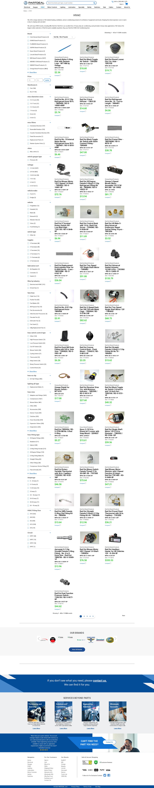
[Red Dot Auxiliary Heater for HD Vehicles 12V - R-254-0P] (114, 538)
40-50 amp (34, 502)
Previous (38, 638)
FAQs (46, 766)
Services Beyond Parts (77, 698)
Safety (89, 7)
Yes (33, 88)
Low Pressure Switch (37, 343)
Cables (111, 7)
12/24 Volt (34, 175)
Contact (118, 7)
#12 (33, 524)
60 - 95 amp (34, 505)
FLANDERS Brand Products (39, 44)
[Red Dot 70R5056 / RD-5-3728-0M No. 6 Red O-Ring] (64, 418)
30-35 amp (34, 498)
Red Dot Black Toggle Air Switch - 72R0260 (89, 60)
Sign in (121, 4)
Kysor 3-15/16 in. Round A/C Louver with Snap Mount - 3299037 (89, 431)
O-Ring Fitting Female (38, 448)
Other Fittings (35, 463)
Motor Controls (52, 7)
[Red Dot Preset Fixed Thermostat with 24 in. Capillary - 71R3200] (114, 500)
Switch (33, 276)
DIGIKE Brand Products (37, 40)
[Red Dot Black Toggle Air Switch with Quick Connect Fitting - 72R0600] (89, 128)
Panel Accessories (36, 136)
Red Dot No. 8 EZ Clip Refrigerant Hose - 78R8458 (63, 309)
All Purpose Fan (36, 307)
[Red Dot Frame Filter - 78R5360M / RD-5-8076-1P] (114, 128)
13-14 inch (34, 107)
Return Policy (48, 770)
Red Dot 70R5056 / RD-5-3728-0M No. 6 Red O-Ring (64, 431)
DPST (32, 546)
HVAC (43, 7)
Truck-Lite (64, 774)
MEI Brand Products (38, 58)
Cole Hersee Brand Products (39, 37)
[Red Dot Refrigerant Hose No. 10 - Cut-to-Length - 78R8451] (114, 88)
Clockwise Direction (37, 126)
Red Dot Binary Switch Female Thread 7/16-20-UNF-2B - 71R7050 (89, 471)
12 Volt (34, 168)
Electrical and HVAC (37, 284)
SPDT (33, 536)
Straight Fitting (35, 459)
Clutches (34, 416)
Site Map (97, 786)
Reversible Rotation (37, 129)
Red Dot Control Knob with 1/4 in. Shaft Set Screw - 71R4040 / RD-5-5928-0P (89, 226)
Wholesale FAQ (48, 774)
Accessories (35, 409)
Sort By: (56, 37)
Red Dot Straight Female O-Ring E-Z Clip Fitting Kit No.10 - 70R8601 (114, 350)
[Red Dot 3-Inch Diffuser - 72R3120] (89, 88)
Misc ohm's (34, 151)
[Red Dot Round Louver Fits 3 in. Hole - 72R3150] (114, 48)
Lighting (62, 7)
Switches (97, 7)
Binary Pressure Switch (38, 364)
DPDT (33, 539)
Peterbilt (34, 209)
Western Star (35, 220)
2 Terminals (35, 254)
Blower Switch (35, 350)
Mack (32, 213)
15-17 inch (34, 103)
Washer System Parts (37, 143)
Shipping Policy (48, 768)
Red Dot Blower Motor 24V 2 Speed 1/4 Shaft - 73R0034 (89, 551)
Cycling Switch (35, 353)
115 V (32, 179)
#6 (32, 521)
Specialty (81, 7)
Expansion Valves (37, 423)
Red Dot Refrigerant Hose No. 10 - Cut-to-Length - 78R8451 (114, 101)
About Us (127, 7)
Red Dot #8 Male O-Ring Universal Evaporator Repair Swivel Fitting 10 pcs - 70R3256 (114, 227)
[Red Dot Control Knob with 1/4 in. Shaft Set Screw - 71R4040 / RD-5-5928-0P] (89, 212)
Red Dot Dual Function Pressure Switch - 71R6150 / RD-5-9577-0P (64, 596)
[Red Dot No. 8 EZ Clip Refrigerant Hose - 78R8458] (64, 296)
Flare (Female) (35, 470)
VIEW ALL (64, 776)
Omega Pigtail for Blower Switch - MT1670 (62, 389)
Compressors (36, 399)
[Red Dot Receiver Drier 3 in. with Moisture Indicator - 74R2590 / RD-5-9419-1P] (89, 376)
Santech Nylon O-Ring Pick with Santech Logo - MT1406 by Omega (64, 62)
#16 (32, 528)
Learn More (36, 728)
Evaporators (35, 427)
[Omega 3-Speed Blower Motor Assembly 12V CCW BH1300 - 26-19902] (114, 170)
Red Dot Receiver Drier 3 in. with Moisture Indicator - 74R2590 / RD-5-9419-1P (89, 390)
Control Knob (35, 368)
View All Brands (77, 649)
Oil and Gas (34, 288)
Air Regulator (35, 269)
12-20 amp (34, 488)
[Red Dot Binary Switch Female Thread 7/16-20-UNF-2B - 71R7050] (89, 458)
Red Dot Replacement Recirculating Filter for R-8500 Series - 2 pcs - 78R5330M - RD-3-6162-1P (64, 269)
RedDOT (63, 760)
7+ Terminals (35, 257)
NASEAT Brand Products (38, 65)
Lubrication (71, 7)
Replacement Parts (36, 140)
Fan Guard (34, 324)
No (33, 92)
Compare (57, 75)
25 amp (33, 491)
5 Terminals (35, 243)
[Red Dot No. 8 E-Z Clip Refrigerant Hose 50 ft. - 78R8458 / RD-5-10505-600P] (64, 88)
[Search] (94, 3)
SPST (33, 543)
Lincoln (63, 768)
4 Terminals (35, 247)
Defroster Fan (35, 321)
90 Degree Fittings (37, 438)
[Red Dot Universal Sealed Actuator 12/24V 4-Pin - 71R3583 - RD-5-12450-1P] (114, 254)
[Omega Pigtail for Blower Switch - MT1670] (64, 376)
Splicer (33, 445)
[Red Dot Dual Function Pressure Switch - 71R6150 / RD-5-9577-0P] (64, 582)
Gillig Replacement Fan (37, 328)
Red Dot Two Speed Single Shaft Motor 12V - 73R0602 (115, 309)
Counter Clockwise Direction (39, 133)
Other (32, 235)
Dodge (33, 197)
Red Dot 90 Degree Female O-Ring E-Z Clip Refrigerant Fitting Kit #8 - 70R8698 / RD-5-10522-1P (89, 185)
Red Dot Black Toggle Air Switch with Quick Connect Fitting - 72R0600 (89, 142)
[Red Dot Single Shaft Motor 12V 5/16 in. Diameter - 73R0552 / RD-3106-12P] (114, 418)
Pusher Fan (34, 299)
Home (29, 760)
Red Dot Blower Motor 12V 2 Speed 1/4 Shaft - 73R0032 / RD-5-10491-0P (64, 184)
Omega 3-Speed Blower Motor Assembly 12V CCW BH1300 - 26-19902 (113, 184)
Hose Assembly (36, 420)
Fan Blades (34, 303)
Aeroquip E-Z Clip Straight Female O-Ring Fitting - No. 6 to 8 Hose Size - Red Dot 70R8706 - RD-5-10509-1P (64, 554)
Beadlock (34, 441)
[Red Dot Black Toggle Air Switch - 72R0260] (89, 48)
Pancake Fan (35, 317)
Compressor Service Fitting (39, 466)
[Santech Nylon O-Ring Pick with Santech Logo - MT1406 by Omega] (64, 48)
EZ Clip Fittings (36, 379)
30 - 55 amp (35, 495)
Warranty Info (48, 772)
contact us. (100, 680)
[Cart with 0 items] (126, 4)
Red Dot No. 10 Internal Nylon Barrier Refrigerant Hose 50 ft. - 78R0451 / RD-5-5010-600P (64, 143)
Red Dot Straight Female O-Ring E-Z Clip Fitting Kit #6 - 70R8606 (89, 513)
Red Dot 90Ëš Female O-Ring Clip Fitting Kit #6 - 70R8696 (64, 513)
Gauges (35, 7)
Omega (63, 764)
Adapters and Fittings (38, 395)
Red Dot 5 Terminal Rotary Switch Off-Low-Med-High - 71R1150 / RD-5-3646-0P (64, 227)
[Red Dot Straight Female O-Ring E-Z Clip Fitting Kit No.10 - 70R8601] (114, 336)
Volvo (32, 223)
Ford (32, 194)
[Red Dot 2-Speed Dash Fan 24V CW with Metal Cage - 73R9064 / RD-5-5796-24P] (89, 296)
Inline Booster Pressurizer (38, 314)
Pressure (33, 160)
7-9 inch (33, 110)
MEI (62, 762)
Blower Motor (35, 402)
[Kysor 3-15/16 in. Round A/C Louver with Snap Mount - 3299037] (89, 418)
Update (47, 80)
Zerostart (64, 770)
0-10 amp (34, 484)
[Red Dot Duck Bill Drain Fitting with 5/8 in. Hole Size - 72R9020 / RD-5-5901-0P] (64, 336)
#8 (32, 517)
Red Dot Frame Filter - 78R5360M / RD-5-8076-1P (114, 141)
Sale (104, 7)
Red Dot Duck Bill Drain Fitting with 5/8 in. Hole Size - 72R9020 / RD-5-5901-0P (64, 350)
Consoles (34, 273)
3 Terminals (35, 250)
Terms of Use (87, 786)
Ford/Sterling (35, 227)
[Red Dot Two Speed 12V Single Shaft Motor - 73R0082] (89, 254)
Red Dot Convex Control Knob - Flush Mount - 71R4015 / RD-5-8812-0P (89, 350)
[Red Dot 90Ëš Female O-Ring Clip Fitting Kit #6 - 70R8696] (64, 500)
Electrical (27, 7)
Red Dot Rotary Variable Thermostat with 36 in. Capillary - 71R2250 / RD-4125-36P (63, 473)
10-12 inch (34, 100)
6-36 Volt (34, 186)
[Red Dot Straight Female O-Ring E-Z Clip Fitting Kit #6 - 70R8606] (89, 500)
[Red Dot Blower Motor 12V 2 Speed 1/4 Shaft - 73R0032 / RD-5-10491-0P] (64, 170)
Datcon (63, 772)
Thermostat (35, 357)
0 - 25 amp (34, 481)
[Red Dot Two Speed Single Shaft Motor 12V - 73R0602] (114, 296)
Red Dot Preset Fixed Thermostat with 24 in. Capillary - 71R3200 (114, 513)
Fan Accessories (36, 310)
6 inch (33, 117)
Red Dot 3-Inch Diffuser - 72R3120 (88, 100)
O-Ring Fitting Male (37, 456)
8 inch (33, 114)
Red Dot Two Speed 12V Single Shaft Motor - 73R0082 (89, 267)
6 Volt (33, 182)
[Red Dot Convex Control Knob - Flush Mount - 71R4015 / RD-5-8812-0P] (89, 336)
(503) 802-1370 (122, 1)
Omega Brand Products (39, 68)
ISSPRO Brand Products (38, 47)
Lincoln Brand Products (38, 54)
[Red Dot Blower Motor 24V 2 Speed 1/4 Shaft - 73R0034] (89, 538)
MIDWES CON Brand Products (39, 61)
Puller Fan (34, 296)
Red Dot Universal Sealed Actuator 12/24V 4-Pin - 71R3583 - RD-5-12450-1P (115, 268)
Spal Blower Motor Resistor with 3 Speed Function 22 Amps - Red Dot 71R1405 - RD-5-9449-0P (114, 473)
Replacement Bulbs (36, 387)
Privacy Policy (75, 786)
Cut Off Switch (35, 346)
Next (123, 615)
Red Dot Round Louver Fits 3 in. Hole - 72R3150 (114, 61)
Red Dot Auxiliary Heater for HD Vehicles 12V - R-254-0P (114, 551)
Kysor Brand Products (37, 51)
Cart (45, 762)
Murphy (63, 766)
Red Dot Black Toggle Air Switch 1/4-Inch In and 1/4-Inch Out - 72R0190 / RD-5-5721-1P (114, 391)
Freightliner (34, 206)
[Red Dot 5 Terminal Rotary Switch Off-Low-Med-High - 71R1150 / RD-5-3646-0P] (64, 212)
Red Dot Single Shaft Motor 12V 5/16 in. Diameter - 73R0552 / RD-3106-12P (114, 432)
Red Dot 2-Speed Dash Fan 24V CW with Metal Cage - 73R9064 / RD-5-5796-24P (89, 310)
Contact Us (109, 742)
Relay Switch (35, 360)
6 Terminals (34, 261)
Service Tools (35, 413)
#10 (33, 514)
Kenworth (34, 216)
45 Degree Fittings (37, 452)
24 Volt (34, 172)
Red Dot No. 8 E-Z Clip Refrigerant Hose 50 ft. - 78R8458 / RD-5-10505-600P (64, 102)
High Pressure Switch (37, 339)
